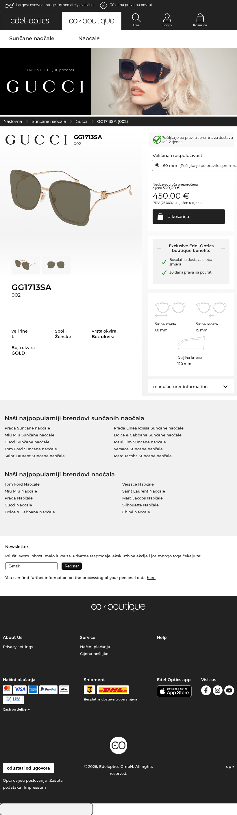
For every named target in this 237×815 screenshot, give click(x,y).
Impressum (35, 787)
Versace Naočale (138, 484)
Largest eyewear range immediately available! (55, 5)
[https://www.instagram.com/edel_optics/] (218, 691)
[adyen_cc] (7, 689)
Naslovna (12, 121)
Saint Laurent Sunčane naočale (35, 455)
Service (87, 637)
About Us (12, 637)
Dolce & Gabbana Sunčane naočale (148, 435)
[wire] (13, 700)
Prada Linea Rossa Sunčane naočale (149, 428)
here (151, 577)
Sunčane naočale (49, 121)
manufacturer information (180, 386)
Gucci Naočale (18, 505)
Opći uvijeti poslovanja (25, 780)
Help (162, 637)
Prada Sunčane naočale (27, 428)
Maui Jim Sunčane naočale (140, 442)
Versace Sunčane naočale (138, 449)
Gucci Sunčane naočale (27, 442)
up (229, 766)
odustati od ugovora (28, 768)
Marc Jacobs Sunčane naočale (143, 455)
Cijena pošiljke (94, 653)
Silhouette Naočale (140, 505)
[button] (29, 21)
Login (167, 25)
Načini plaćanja (95, 646)
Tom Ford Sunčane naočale (31, 449)
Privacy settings (18, 646)
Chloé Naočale (136, 512)
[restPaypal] (48, 689)
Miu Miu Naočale (21, 491)
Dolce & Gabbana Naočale (30, 512)
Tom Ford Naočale (22, 484)
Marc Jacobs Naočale (142, 498)
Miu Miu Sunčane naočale (29, 435)
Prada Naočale (19, 498)
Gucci (81, 121)
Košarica (200, 25)
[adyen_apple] (64, 689)
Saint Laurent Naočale (143, 491)
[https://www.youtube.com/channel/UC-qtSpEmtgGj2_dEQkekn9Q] (229, 691)
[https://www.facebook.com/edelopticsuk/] (206, 691)
